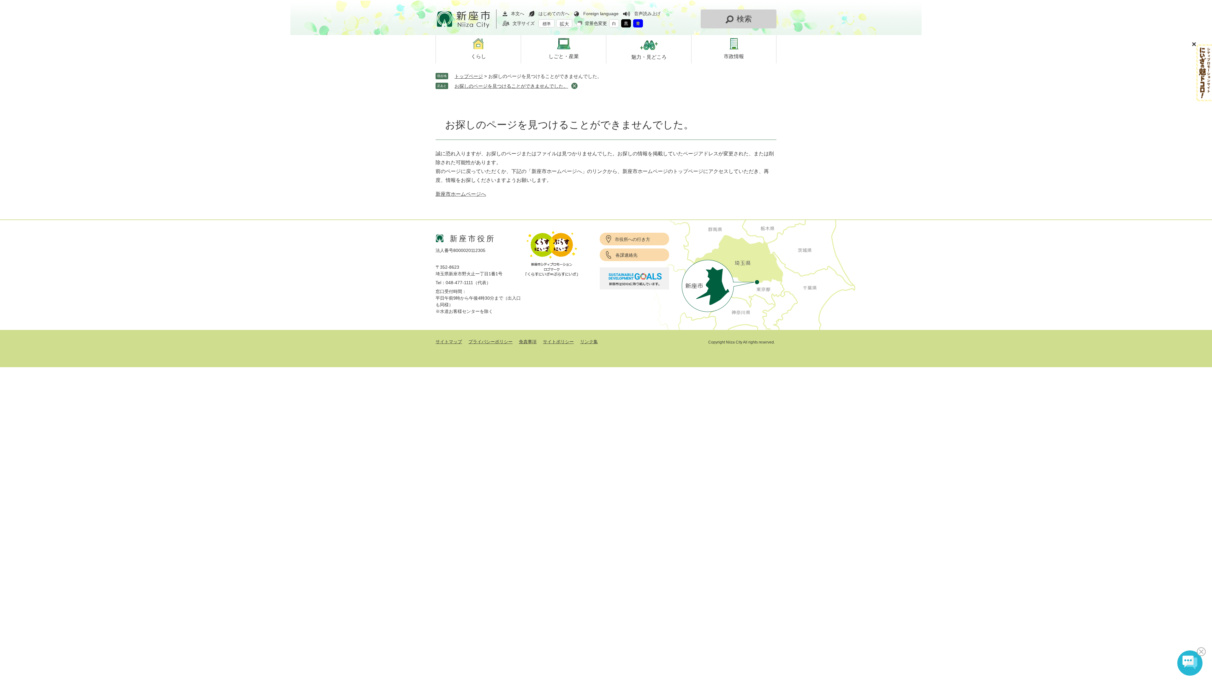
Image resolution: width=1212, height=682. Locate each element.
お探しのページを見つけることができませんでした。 (511, 86)
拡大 (564, 24)
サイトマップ (449, 341)
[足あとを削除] (574, 86)
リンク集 (589, 341)
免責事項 (528, 341)
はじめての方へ (553, 13)
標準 (547, 23)
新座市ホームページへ (461, 194)
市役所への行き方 (632, 239)
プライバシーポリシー (490, 341)
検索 (744, 19)
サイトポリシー (558, 341)
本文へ (517, 13)
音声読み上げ (647, 13)
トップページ (468, 76)
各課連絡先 (626, 255)
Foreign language (601, 13)
